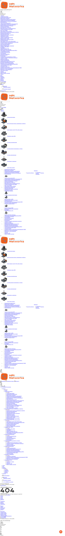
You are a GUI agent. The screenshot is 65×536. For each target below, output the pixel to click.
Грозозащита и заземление (11, 456)
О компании (2, 501)
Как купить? (2, 511)
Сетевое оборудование (10, 393)
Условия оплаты (3, 512)
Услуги (1, 497)
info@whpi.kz (3, 90)
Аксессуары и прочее (10, 461)
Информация (2, 504)
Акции (1, 496)
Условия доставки (3, 513)
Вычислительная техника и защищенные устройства (15, 410)
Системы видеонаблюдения (11, 436)
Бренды (1, 498)
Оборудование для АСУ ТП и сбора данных (14, 421)
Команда (1, 502)
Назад (6, 389)
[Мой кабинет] (0, 371)
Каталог (5, 390)
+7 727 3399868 (3, 81)
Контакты (2, 503)
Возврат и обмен (3, 514)
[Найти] (1, 12)
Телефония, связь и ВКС (10, 428)
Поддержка (2, 508)
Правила (1, 509)
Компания (2, 499)
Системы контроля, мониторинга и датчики (14, 442)
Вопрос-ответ (2, 507)
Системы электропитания (10, 448)
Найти (2, 522)
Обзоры (1, 506)
